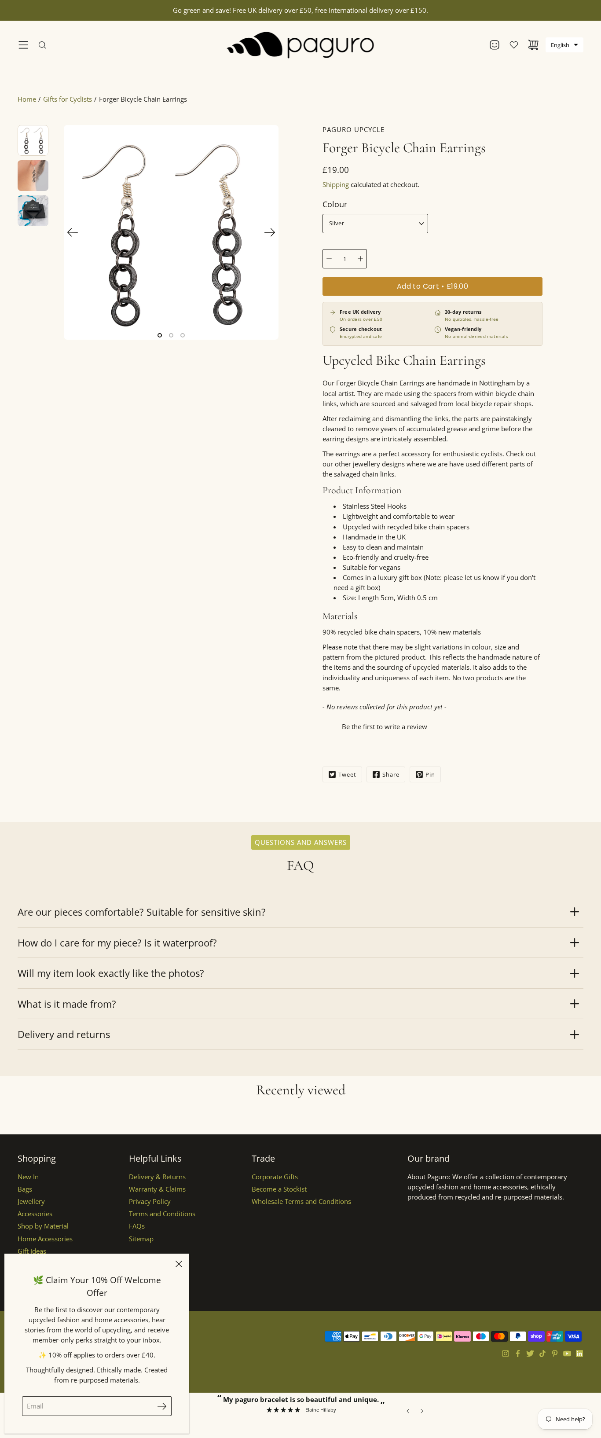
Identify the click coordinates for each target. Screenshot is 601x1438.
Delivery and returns (64, 1034)
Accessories (35, 1213)
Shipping (335, 184)
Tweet (347, 774)
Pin (430, 774)
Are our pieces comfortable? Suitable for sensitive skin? (142, 911)
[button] (564, 44)
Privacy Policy (150, 1201)
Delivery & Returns (157, 1176)
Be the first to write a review (384, 726)
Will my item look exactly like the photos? (111, 972)
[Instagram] (505, 1353)
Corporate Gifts (275, 1176)
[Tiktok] (542, 1353)
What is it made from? (67, 1003)
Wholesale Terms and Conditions (301, 1201)
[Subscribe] (162, 1406)
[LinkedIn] (579, 1353)
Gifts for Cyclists (67, 99)
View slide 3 (182, 335)
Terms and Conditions (162, 1213)
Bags (25, 1189)
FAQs (137, 1226)
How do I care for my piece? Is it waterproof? (117, 942)
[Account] (494, 45)
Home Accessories (45, 1239)
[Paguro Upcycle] (301, 45)
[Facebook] (518, 1353)
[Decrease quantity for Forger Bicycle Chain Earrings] (329, 258)
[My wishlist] (514, 45)
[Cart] (533, 45)
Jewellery (31, 1201)
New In (28, 1176)
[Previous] (72, 232)
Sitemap (141, 1239)
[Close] (178, 1264)
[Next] (270, 232)
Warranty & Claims (157, 1189)
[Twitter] (530, 1353)
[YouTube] (567, 1353)
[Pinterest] (555, 1353)
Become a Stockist (279, 1189)
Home (27, 99)
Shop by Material (43, 1226)
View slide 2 (171, 335)
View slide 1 (160, 335)
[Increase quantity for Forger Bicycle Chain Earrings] (360, 258)
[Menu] (23, 45)
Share (390, 774)
